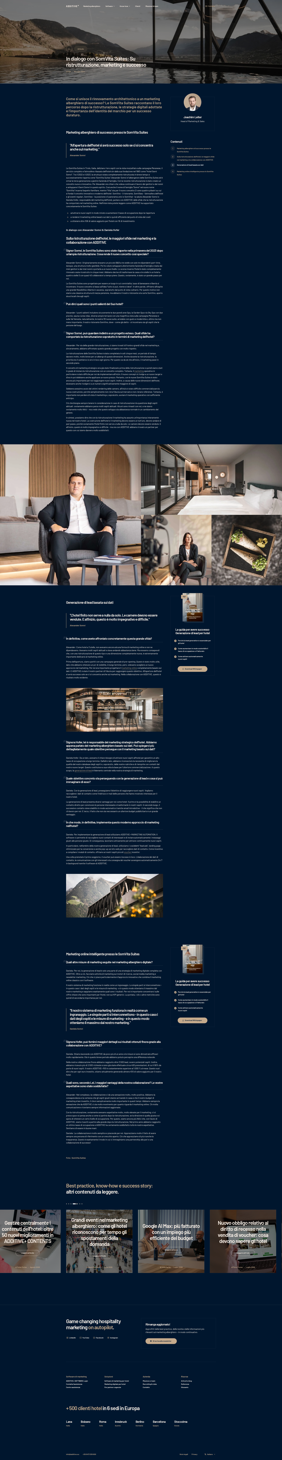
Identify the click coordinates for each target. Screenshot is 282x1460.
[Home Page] (72, 6)
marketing (139, 371)
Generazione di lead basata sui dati (190, 165)
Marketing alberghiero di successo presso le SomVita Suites (194, 149)
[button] (110, 6)
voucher (128, 852)
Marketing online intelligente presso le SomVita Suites (195, 173)
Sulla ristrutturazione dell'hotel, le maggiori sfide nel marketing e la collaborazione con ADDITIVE (195, 158)
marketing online (129, 668)
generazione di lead (83, 770)
